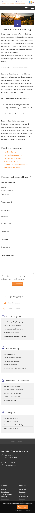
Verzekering (22, 492)
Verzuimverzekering (10, 400)
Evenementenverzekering (12, 332)
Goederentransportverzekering (13, 425)
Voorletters (5, 194)
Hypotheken (5, 492)
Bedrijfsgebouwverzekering (12, 357)
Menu (27, 8)
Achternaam (5, 210)
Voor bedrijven (23, 496)
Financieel (22, 494)
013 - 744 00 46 (10, 463)
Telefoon (4, 239)
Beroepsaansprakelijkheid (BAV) (13, 329)
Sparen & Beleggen (7, 494)
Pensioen (4, 496)
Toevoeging (5, 231)
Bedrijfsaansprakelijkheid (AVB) (13, 322)
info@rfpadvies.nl (10, 465)
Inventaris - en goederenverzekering (15, 368)
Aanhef (3, 187)
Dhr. (4, 190)
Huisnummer (6, 223)
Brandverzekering (9, 354)
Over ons (22, 499)
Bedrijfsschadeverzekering (12, 361)
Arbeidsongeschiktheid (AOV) (13, 386)
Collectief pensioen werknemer (13, 390)
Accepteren (22, 507)
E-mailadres (5, 247)
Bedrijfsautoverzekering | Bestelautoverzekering (12, 419)
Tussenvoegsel (6, 202)
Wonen (3, 489)
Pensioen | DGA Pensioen (12, 397)
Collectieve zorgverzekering (12, 393)
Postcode (4, 217)
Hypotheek (22, 489)
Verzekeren (5, 499)
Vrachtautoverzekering (11, 428)
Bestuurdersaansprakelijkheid (13, 325)
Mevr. (11, 190)
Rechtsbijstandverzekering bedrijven (15, 336)
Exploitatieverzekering (11, 364)
